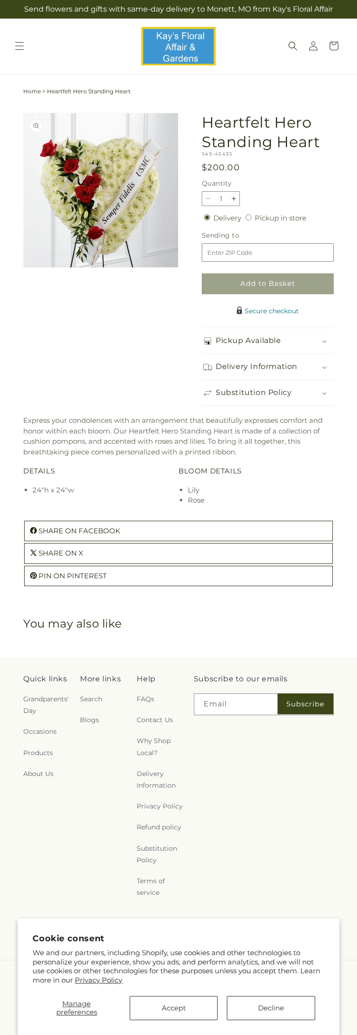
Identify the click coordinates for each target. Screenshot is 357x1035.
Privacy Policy (98, 980)
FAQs (145, 699)
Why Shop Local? (154, 747)
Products (38, 753)
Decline (271, 1007)
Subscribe (305, 703)
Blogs (89, 720)
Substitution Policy (157, 854)
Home (32, 91)
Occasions (40, 731)
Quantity (216, 183)
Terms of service (151, 887)
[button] (19, 46)
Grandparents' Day (46, 705)
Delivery (228, 217)
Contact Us (155, 720)
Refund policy (159, 827)
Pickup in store (280, 217)
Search (91, 699)
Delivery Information (156, 779)
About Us (38, 774)
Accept (174, 1007)
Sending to (234, 235)
